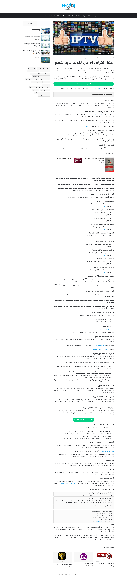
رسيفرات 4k (33, 73)
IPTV (89, 15)
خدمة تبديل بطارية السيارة (33, 71)
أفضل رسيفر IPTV (32, 68)
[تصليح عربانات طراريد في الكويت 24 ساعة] (45, 38)
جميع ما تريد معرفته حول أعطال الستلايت (98, 349)
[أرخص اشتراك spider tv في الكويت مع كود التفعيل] (109, 165)
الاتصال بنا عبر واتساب (101, 345)
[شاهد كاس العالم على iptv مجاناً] (78, 160)
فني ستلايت (52, 15)
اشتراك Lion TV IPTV (35, 58)
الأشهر (30, 23)
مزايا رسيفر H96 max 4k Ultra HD (42, 92)
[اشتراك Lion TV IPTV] (45, 60)
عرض (89, 94)
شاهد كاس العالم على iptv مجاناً (64, 158)
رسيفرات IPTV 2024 (37, 76)
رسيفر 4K (47, 73)
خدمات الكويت (73, 574)
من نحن (45, 15)
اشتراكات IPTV (102, 58)
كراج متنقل (70, 15)
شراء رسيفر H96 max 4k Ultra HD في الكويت (39, 87)
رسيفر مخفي (46, 81)
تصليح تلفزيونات (36, 29)
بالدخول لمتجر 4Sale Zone (68, 483)
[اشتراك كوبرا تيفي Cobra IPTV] (62, 557)
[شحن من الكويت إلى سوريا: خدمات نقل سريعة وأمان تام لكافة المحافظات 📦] (45, 53)
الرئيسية (94, 15)
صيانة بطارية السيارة (45, 90)
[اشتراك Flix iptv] (83, 557)
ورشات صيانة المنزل (80, 15)
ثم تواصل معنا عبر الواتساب (104, 329)
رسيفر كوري (28, 79)
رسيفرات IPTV (46, 76)
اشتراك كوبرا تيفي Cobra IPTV (64, 564)
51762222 (101, 88)
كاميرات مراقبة (60, 15)
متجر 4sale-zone (108, 451)
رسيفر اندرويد (35, 79)
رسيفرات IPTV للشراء (45, 79)
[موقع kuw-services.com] (68, 6)
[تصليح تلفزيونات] (45, 31)
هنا (104, 206)
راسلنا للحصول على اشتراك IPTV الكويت (83, 83)
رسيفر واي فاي (45, 84)
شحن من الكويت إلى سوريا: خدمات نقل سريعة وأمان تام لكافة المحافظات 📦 (31, 52)
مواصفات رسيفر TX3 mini (44, 95)
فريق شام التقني (65, 577)
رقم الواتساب (99, 521)
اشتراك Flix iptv (89, 563)
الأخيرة (43, 23)
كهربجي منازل (36, 90)
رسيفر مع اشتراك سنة (36, 81)
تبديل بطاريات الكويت (45, 71)
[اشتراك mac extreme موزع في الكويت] (104, 557)
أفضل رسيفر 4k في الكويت (43, 68)
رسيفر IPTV (40, 73)
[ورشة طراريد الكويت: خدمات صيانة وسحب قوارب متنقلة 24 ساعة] (45, 45)
